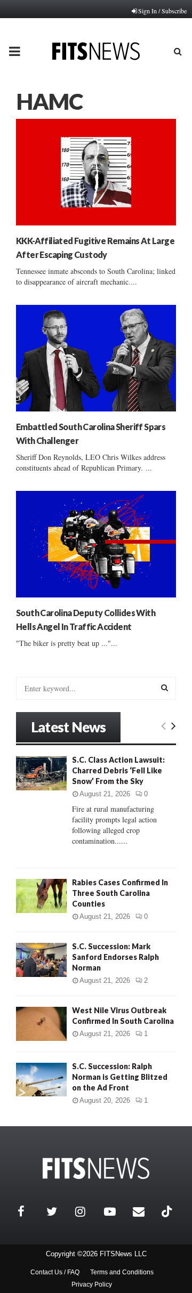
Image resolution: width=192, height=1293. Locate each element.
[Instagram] (87, 1211)
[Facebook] (29, 1211)
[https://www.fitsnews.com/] (96, 1168)
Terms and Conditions (122, 1272)
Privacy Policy (91, 1284)
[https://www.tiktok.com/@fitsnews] (168, 1211)
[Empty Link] (163, 725)
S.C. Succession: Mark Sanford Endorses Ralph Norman (115, 957)
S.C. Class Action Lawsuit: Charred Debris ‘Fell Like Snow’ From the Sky (118, 770)
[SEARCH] (164, 687)
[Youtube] (115, 1211)
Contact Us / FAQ (54, 1272)
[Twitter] (58, 1211)
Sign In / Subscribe (162, 10)
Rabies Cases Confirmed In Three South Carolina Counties (120, 893)
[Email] (144, 1211)
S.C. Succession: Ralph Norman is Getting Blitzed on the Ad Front (119, 1077)
